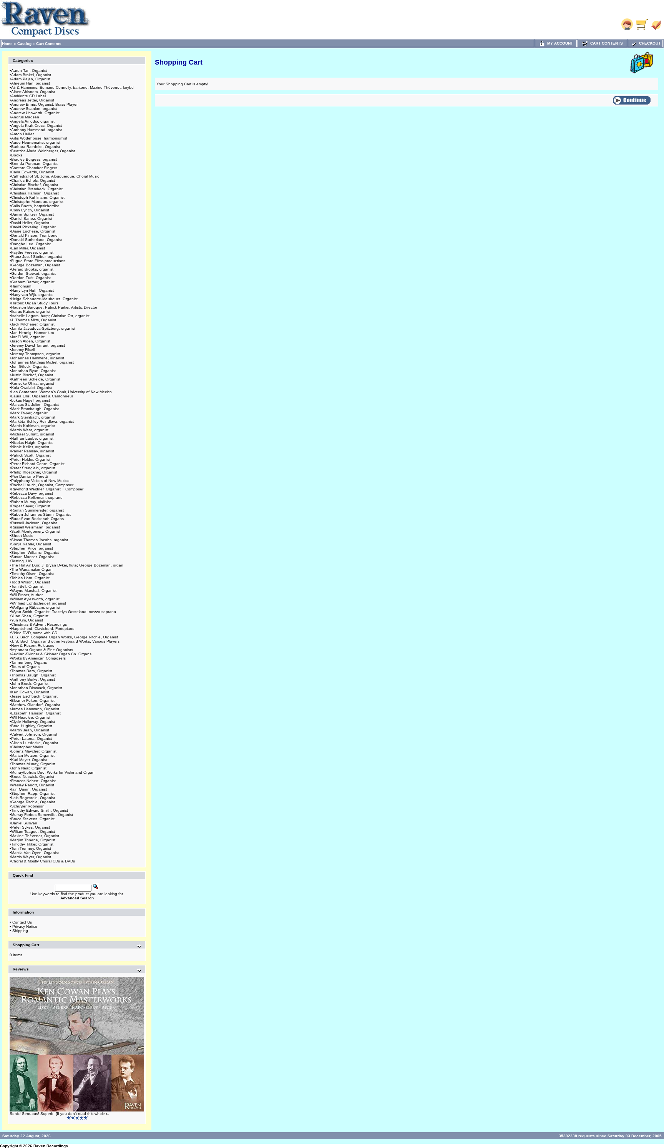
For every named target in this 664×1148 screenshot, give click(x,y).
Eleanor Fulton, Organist (33, 700)
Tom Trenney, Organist (31, 848)
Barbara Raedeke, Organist (35, 147)
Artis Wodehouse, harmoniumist (39, 138)
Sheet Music (22, 535)
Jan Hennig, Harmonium (32, 333)
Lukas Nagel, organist (30, 400)
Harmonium (21, 286)
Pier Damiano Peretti (29, 476)
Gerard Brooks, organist (32, 269)
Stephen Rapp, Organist (33, 793)
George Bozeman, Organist (35, 265)
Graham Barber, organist (33, 282)
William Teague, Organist (33, 831)
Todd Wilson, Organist (30, 582)
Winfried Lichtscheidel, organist (38, 603)
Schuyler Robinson (28, 806)
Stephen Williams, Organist (35, 552)
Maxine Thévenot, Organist (35, 836)
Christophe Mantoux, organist (37, 201)
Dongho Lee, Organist (31, 244)
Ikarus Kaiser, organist (30, 311)
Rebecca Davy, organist (32, 493)
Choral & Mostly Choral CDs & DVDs (43, 861)
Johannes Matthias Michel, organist (42, 362)
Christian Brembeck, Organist (37, 189)
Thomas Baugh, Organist (33, 675)
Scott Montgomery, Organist (35, 531)
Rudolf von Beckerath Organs (37, 519)
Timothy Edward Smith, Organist (39, 810)
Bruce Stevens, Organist (33, 819)
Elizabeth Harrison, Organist (36, 713)
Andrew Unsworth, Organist (35, 113)
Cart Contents (48, 44)
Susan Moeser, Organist (32, 557)
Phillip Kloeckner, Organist (34, 472)
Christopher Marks (27, 747)
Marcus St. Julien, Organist (35, 404)
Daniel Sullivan (24, 823)
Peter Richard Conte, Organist (38, 464)
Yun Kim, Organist (27, 620)
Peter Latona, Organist (31, 738)
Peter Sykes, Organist (30, 827)
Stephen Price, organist (32, 548)
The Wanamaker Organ (32, 569)
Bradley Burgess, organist (34, 159)
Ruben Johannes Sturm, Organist (41, 514)
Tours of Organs (25, 667)
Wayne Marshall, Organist (33, 590)
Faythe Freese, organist (32, 252)
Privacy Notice (24, 926)
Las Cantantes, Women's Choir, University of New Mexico (61, 392)
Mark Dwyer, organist (29, 413)
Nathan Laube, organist (32, 438)
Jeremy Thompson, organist (35, 354)
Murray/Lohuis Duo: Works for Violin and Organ (53, 772)
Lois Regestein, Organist (33, 798)
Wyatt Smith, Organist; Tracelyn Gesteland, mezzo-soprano (63, 612)
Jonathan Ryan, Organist (33, 371)
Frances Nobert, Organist (33, 781)
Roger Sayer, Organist (30, 506)
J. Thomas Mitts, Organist (33, 320)
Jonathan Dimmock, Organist (36, 688)
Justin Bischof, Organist (32, 375)
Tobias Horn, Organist (30, 578)
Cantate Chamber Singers (34, 168)
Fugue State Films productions (38, 261)
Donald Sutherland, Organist (36, 240)
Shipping (20, 931)
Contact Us (22, 922)
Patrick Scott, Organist (31, 455)
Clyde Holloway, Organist (33, 721)
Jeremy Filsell (23, 349)
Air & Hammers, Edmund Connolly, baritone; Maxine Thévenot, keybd (72, 87)
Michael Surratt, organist (32, 434)
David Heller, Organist (30, 223)
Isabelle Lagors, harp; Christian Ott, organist (50, 316)
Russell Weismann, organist (35, 527)
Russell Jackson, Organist (34, 523)
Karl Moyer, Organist (29, 760)
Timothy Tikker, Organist (32, 844)
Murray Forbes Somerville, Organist (42, 814)
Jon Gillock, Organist (29, 366)
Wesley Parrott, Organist (32, 785)
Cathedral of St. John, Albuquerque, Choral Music (55, 176)
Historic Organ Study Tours (34, 303)
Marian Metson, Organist (33, 755)
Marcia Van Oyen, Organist (35, 853)
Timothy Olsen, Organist (32, 574)
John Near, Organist (28, 768)
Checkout (649, 43)
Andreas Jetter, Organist (32, 100)
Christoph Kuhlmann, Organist (38, 197)
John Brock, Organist (29, 683)
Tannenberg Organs (29, 662)
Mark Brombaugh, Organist (35, 409)
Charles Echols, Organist (33, 180)
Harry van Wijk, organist (32, 294)
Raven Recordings (50, 1146)
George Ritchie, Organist (33, 802)
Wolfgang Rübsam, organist (35, 607)
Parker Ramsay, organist (32, 451)
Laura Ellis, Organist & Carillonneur (42, 396)
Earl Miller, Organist (28, 248)
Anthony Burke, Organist (33, 679)
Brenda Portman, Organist (34, 163)
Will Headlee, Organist (30, 717)
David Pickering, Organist (33, 227)
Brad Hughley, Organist (31, 726)
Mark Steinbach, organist (33, 417)
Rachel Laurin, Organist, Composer (42, 485)
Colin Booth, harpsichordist (35, 206)
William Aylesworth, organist (35, 599)
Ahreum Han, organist (30, 83)
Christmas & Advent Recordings (39, 624)
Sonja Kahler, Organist (31, 544)
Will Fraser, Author (27, 595)
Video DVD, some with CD (34, 633)
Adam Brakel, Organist (31, 75)
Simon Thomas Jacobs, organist (39, 540)
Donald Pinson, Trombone (34, 235)
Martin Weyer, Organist (31, 857)
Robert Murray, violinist (31, 502)
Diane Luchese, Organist (33, 231)
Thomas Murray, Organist (33, 764)
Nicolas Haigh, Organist (32, 442)
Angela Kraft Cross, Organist (36, 125)
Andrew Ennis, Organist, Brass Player (44, 104)
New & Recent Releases (32, 645)
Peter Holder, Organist (30, 459)
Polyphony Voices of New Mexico (40, 480)
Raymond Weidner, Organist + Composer (47, 489)
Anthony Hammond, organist (36, 130)
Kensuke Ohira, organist (32, 383)
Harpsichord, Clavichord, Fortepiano (43, 628)
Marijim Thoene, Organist (33, 840)
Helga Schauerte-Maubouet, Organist (44, 299)
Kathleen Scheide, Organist (35, 379)
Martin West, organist (29, 430)
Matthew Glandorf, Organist (35, 705)
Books (16, 155)
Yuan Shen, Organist (29, 616)
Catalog (24, 44)
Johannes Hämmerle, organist (37, 358)
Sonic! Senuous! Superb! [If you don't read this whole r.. (59, 1113)
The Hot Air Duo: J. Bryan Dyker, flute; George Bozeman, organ (67, 565)
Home (7, 44)
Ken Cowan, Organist (30, 692)
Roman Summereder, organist (37, 510)
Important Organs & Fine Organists (42, 650)
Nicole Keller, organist (30, 447)
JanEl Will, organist (28, 337)
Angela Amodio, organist (33, 121)
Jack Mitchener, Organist (33, 324)
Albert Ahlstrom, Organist (33, 92)
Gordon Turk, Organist (31, 278)
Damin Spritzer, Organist (32, 214)
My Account (559, 43)
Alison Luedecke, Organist (34, 743)
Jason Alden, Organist (30, 341)
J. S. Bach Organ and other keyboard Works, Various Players (65, 641)
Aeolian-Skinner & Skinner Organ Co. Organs (51, 654)
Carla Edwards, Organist (32, 172)
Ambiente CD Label (28, 96)
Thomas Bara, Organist (31, 671)
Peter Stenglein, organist (33, 468)
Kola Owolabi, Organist (31, 387)
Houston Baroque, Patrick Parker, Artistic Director (54, 307)
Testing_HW (21, 561)
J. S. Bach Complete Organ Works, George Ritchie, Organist (64, 637)
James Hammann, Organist (35, 709)
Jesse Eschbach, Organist (34, 696)
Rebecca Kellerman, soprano (37, 497)
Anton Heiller (22, 134)
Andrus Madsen (25, 117)
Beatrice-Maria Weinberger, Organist (43, 151)
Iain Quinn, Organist (29, 789)
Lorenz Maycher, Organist (33, 751)
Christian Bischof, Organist (34, 185)
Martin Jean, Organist (30, 730)
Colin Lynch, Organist (30, 210)
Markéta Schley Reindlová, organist (42, 421)
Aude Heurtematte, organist (35, 142)
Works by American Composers (38, 658)
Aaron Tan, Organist (29, 70)
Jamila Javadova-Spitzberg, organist (43, 328)
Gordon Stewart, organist (33, 273)
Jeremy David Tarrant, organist (38, 345)
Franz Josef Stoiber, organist (36, 256)
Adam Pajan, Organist (30, 79)
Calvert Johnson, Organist (34, 734)
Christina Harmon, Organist (35, 193)
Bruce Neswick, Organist (32, 776)
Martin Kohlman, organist (33, 426)
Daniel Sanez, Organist (31, 218)
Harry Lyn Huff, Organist (32, 290)
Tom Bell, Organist (27, 586)
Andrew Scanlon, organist (34, 108)
